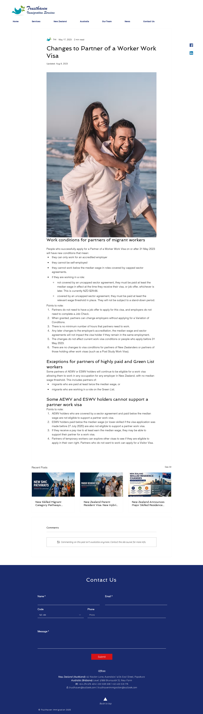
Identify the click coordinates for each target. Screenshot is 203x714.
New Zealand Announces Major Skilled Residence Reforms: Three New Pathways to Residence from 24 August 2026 (148, 503)
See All (168, 467)
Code (41, 609)
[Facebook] (191, 45)
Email (108, 596)
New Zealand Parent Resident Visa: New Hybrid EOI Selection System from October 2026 (101, 503)
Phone (91, 609)
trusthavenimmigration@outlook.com (117, 687)
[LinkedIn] (191, 53)
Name (41, 596)
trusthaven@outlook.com (82, 687)
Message (42, 631)
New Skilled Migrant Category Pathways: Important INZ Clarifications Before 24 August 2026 (51, 503)
